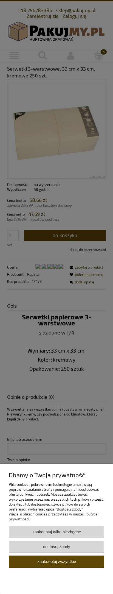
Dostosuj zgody (56, 546)
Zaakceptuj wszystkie (56, 561)
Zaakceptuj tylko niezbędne (56, 531)
